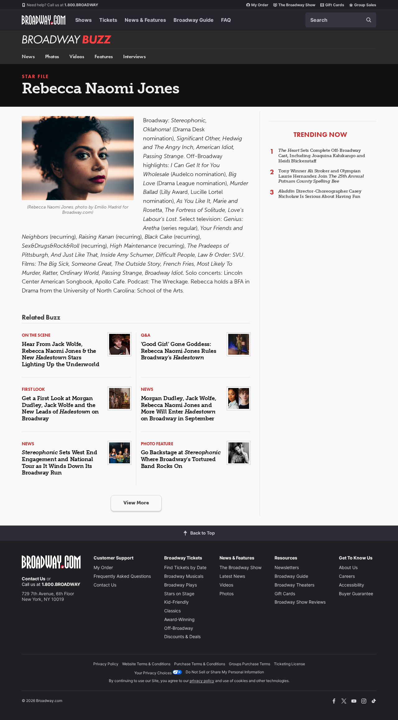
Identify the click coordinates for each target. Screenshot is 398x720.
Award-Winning (179, 619)
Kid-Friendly (176, 602)
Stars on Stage (179, 593)
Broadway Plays (180, 584)
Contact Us (33, 578)
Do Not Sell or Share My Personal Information (225, 672)
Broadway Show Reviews (300, 602)
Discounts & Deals (182, 636)
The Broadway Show (296, 4)
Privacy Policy (105, 664)
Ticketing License (289, 664)
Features (104, 56)
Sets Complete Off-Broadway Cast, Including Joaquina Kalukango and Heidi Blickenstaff (321, 156)
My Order (259, 4)
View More (136, 503)
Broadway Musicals (183, 576)
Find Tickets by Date (185, 567)
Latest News (232, 576)
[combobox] (340, 19)
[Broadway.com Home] (43, 20)
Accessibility (351, 584)
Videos (76, 56)
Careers (347, 576)
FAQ (226, 19)
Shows (83, 19)
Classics (172, 610)
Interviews (134, 56)
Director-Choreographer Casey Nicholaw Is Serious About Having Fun (319, 194)
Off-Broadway (178, 628)
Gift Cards (334, 4)
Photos (52, 56)
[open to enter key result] (368, 19)
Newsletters (287, 567)
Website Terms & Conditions (146, 664)
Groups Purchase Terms (249, 664)
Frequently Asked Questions (122, 576)
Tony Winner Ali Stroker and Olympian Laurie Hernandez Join (321, 176)
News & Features (145, 19)
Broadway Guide (194, 19)
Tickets (108, 19)
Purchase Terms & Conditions (199, 664)
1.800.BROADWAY (62, 4)
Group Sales (365, 4)
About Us (348, 567)
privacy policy (202, 680)
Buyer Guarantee (356, 593)
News (28, 56)
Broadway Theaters (294, 584)
